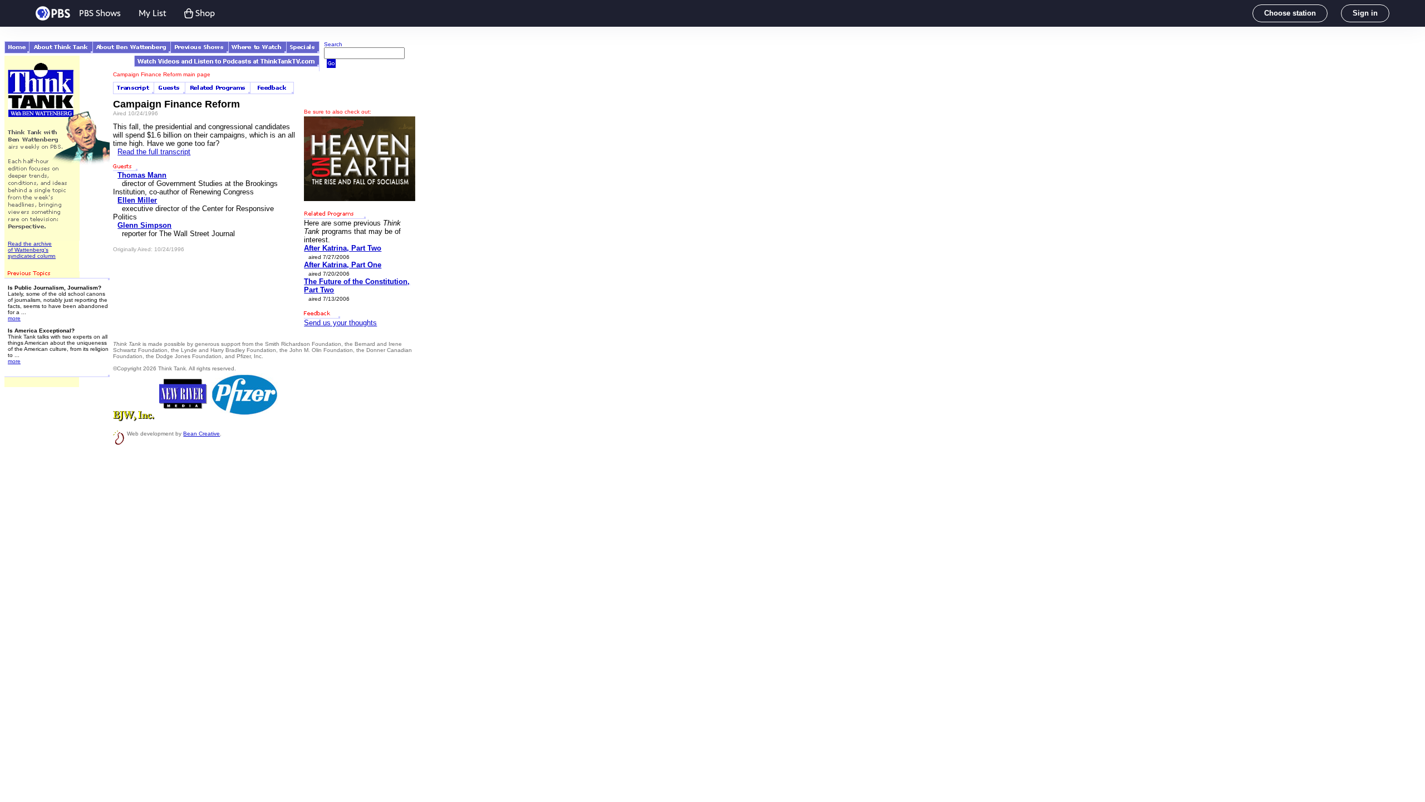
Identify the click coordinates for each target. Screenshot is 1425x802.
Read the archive (30, 244)
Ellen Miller (137, 200)
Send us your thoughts (340, 323)
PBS (53, 13)
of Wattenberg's (28, 250)
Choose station (1290, 13)
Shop (205, 13)
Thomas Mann (141, 175)
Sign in (1365, 13)
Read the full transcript (153, 152)
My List (152, 13)
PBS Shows (100, 13)
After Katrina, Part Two (342, 248)
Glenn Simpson (144, 225)
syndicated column (32, 256)
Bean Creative (201, 434)
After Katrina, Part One (342, 265)
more (14, 318)
